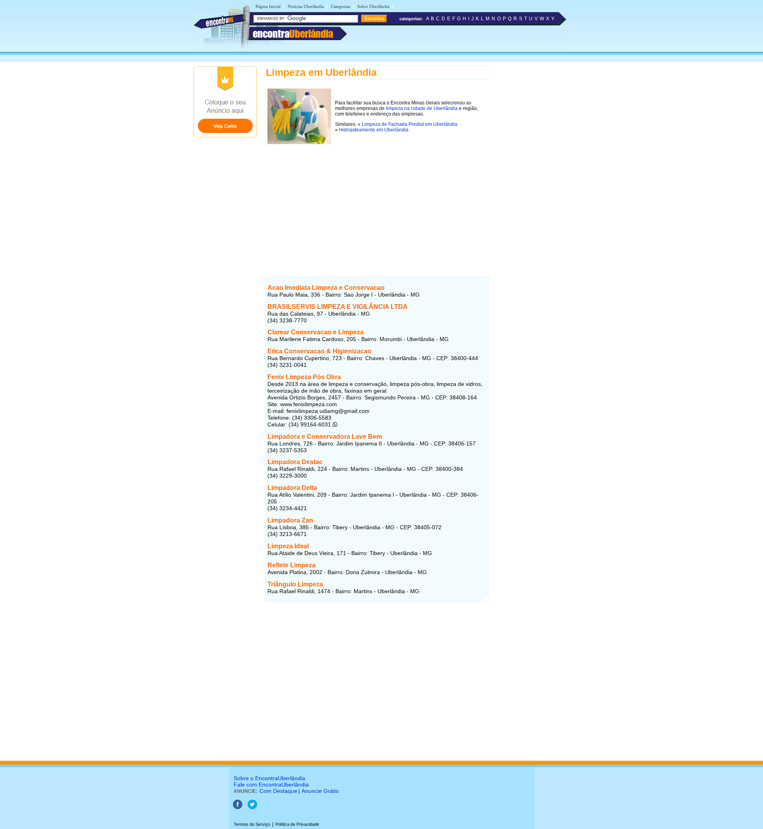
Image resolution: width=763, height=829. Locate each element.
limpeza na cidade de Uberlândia (422, 108)
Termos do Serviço (252, 824)
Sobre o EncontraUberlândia (269, 778)
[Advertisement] (377, 202)
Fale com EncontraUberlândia (271, 784)
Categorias (340, 6)
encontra (293, 33)
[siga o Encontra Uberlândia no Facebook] (237, 807)
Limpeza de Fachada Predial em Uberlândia (409, 124)
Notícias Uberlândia (306, 6)
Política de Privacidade (297, 824)
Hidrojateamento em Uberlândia (374, 130)
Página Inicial (268, 6)
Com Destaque (278, 791)
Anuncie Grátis (320, 791)
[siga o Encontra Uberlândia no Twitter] (252, 807)
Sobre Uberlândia (373, 6)
